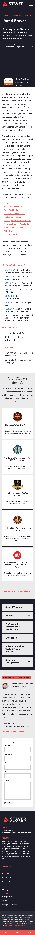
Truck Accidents (11, 210)
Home (4, 870)
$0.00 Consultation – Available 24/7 (16, 677)
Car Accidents (10, 203)
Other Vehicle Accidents (14, 214)
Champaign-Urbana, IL (10, 905)
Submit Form (8, 803)
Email (17, 932)
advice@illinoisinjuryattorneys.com (19, 47)
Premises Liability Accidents (16, 224)
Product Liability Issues (14, 227)
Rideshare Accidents (13, 207)
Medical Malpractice (12, 217)
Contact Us (6, 882)
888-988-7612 (10, 44)
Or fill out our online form (13, 732)
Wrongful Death (10, 234)
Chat (29, 932)
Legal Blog (6, 886)
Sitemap (5, 890)
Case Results (7, 878)
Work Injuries (9, 231)
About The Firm (8, 874)
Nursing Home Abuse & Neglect (17, 220)
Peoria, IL (5, 901)
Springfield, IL (7, 897)
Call (5, 932)
